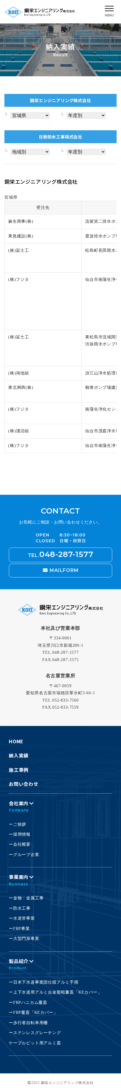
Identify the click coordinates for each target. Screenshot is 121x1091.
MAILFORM (63, 570)
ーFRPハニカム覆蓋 (28, 1002)
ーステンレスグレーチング (35, 1033)
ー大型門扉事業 (24, 938)
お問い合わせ (23, 783)
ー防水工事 (20, 908)
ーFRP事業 (19, 928)
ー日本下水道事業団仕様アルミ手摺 (43, 982)
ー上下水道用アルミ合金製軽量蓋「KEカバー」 (55, 992)
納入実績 (18, 755)
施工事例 (18, 769)
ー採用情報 (20, 834)
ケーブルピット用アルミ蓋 (35, 1043)
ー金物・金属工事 (26, 898)
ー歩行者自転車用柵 (28, 1023)
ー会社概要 (20, 844)
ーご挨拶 (17, 824)
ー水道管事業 (22, 918)
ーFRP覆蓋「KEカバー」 (33, 1012)
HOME (16, 741)
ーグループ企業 (24, 854)
